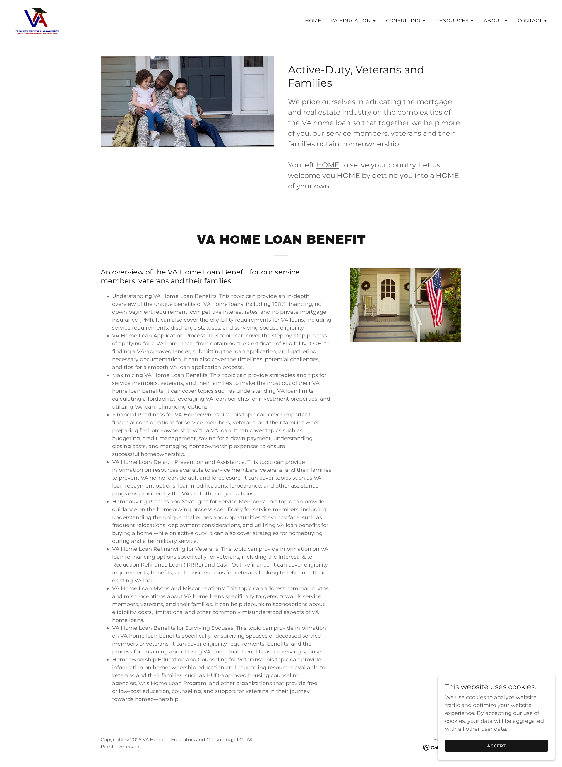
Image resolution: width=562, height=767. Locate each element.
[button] (354, 20)
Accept (496, 746)
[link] (37, 19)
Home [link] (313, 20)
